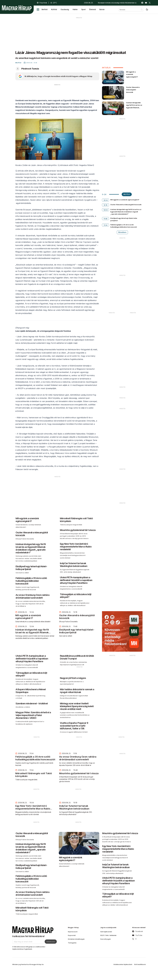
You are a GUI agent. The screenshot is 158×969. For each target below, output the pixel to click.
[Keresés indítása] (142, 9)
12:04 (106, 210)
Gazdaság (65, 9)
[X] (150, 3)
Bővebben (122, 232)
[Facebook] (142, 3)
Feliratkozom (50, 942)
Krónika (109, 97)
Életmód (92, 9)
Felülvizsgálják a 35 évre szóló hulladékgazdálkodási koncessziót (123, 226)
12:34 (106, 200)
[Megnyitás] (38, 9)
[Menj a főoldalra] (17, 7)
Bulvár (102, 9)
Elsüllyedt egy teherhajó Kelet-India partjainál (123, 219)
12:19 (105, 205)
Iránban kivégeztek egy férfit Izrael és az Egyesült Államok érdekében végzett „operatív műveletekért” (134, 109)
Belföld (44, 9)
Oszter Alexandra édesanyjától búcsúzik (133, 89)
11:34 (105, 225)
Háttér (75, 9)
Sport (83, 9)
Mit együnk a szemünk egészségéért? (132, 74)
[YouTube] (146, 3)
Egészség (109, 81)
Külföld (54, 9)
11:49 (105, 219)
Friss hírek (43, 3)
